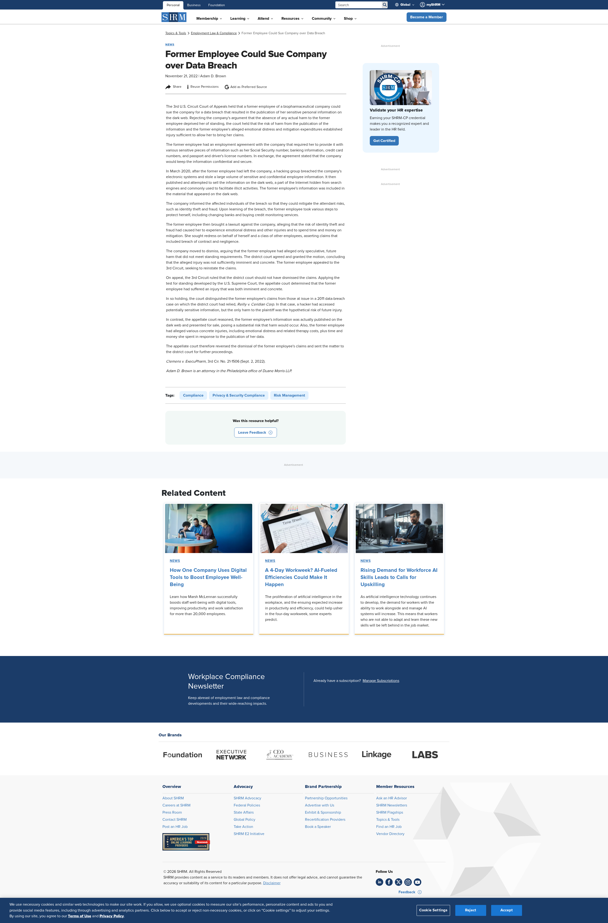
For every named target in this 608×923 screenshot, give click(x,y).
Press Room (172, 812)
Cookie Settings (433, 910)
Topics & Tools (387, 819)
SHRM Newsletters (391, 805)
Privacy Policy (112, 916)
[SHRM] (174, 17)
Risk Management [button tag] (289, 395)
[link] (175, 33)
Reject (470, 910)
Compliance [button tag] (193, 395)
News (175, 561)
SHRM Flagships (389, 812)
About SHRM (173, 798)
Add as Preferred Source (248, 87)
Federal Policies (247, 805)
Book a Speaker (318, 827)
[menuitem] (406, 5)
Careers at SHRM (176, 805)
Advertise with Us (319, 805)
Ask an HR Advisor (391, 798)
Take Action (243, 827)
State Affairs (244, 812)
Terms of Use (79, 916)
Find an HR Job (389, 827)
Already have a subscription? (337, 681)
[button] (426, 17)
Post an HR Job (175, 827)
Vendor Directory (390, 834)
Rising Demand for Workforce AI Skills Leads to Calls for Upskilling (399, 577)
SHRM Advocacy (247, 798)
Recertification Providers (325, 819)
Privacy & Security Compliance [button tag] (239, 395)
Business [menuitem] (194, 5)
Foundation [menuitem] (216, 5)
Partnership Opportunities (326, 798)
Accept (506, 910)
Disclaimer (271, 883)
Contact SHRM (174, 819)
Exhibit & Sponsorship (323, 812)
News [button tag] (169, 44)
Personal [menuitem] (173, 5)
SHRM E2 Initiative (249, 834)
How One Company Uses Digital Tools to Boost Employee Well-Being (208, 577)
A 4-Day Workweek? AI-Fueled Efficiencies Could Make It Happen (301, 577)
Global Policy (244, 819)
